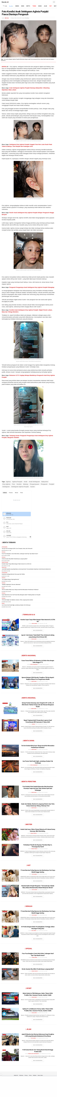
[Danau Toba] (5, 6)
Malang (25, 484)
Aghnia (8, 481)
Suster (32, 486)
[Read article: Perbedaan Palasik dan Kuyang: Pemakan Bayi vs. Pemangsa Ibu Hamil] (10, 850)
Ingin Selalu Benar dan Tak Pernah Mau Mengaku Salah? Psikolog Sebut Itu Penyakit (21, 594)
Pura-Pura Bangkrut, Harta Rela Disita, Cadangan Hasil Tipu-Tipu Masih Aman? (20, 553)
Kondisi (19, 484)
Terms (30, 1075)
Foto (13, 484)
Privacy (26, 1075)
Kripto (28, 6)
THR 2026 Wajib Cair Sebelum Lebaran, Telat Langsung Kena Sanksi (17, 599)
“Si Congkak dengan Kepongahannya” (10, 579)
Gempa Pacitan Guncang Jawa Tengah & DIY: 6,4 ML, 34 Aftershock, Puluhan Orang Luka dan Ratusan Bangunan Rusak (38, 704)
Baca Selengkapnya (38, 630)
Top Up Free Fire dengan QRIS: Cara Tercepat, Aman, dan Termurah (17, 548)
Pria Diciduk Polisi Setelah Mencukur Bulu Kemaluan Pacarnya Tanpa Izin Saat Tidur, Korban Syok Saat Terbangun (38, 788)
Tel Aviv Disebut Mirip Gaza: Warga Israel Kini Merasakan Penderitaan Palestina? (20, 589)
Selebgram (6, 486)
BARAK (4, 66)
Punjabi (51, 484)
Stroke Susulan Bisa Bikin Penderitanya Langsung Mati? (14, 558)
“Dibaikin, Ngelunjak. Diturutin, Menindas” (11, 584)
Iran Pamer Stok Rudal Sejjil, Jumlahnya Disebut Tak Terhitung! (16, 605)
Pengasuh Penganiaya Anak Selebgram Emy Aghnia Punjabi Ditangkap (31, 287)
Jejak (45, 6)
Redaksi (34, 1075)
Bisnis (40, 6)
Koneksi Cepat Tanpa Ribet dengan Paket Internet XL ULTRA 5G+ (16, 563)
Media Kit (16, 1075)
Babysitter (44, 481)
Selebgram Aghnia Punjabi (20, 486)
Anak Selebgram (34, 481)
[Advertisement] (28, 1086)
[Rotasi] (11, 6)
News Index (40, 1075)
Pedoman (21, 1075)
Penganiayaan (34, 484)
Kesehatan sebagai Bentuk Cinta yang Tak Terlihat (13, 574)
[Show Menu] (54, 2)
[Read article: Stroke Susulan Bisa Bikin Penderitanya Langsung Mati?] (10, 974)
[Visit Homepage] (5, 2)
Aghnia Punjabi (17, 481)
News (22, 6)
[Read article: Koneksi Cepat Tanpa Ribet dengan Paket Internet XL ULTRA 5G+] (10, 625)
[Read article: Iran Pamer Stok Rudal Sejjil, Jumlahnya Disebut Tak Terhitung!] (10, 766)
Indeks (17, 6)
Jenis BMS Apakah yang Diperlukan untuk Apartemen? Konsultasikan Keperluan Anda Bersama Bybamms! (26, 569)
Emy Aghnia (6, 484)
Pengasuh (44, 484)
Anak (25, 481)
